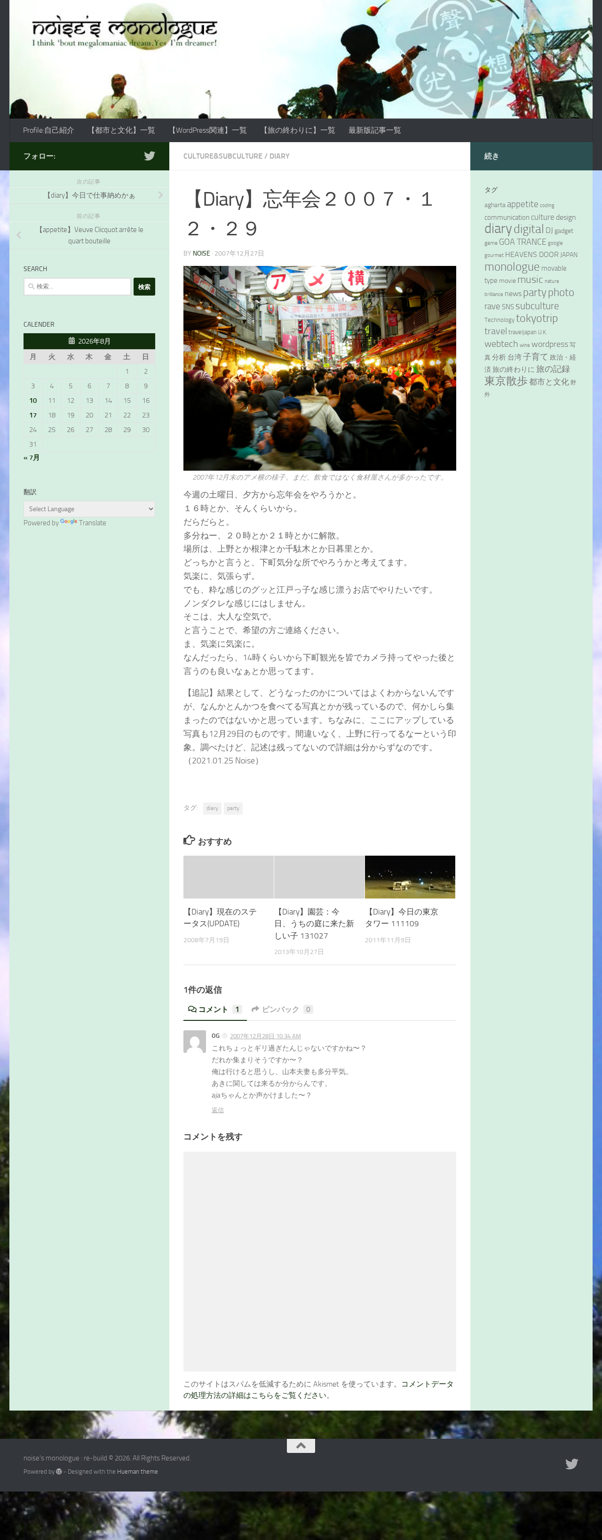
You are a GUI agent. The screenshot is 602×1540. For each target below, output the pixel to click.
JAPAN (569, 255)
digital (529, 229)
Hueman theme (137, 1471)
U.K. (542, 332)
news (513, 293)
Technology (499, 319)
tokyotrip (537, 318)
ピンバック (286, 1009)
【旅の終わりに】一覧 (297, 130)
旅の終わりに (513, 369)
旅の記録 (553, 369)
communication (507, 217)
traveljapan (522, 332)
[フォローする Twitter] (149, 155)
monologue (512, 266)
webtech (501, 343)
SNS (508, 307)
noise (201, 253)
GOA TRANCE (523, 242)
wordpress (549, 344)
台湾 (514, 357)
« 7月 (32, 457)
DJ (549, 230)
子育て (535, 357)
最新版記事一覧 (375, 130)
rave (492, 306)
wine (525, 345)
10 (33, 400)
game (491, 243)
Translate (92, 523)
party (233, 808)
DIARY (279, 156)
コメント (218, 1009)
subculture (537, 306)
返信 (218, 1110)
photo (561, 292)
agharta (495, 205)
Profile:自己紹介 (48, 130)
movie (507, 281)
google (555, 243)
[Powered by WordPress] (59, 1471)
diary (212, 808)
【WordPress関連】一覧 (207, 130)
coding (547, 205)
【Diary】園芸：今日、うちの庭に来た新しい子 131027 (314, 923)
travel (495, 331)
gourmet (494, 255)
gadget (563, 230)
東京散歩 (506, 381)
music (530, 279)
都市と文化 (549, 381)
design (566, 217)
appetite (523, 204)
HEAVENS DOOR (532, 254)
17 (33, 415)
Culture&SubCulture (222, 156)
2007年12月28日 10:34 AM (265, 1036)
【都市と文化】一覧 (121, 130)
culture (542, 217)
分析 (499, 357)
